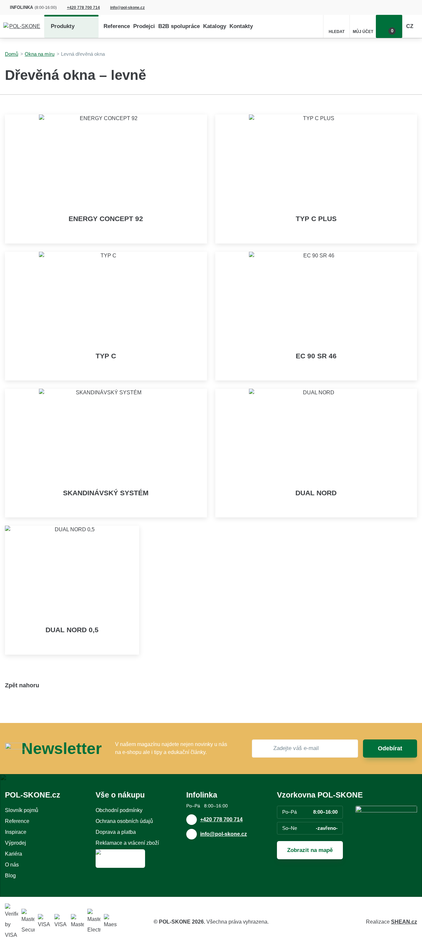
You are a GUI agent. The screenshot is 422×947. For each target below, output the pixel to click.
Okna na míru (39, 54)
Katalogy (214, 26)
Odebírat (390, 748)
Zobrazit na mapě (310, 850)
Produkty (63, 26)
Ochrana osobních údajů (124, 821)
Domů (11, 54)
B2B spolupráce (179, 26)
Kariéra (13, 854)
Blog (10, 875)
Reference (117, 26)
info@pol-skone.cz (127, 7)
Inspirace (15, 832)
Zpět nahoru (22, 685)
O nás (12, 864)
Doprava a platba (116, 832)
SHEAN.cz (404, 922)
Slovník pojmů (21, 810)
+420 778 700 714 (83, 7)
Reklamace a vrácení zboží (127, 843)
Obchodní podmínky (119, 810)
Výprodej (15, 843)
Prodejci (144, 26)
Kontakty (241, 26)
